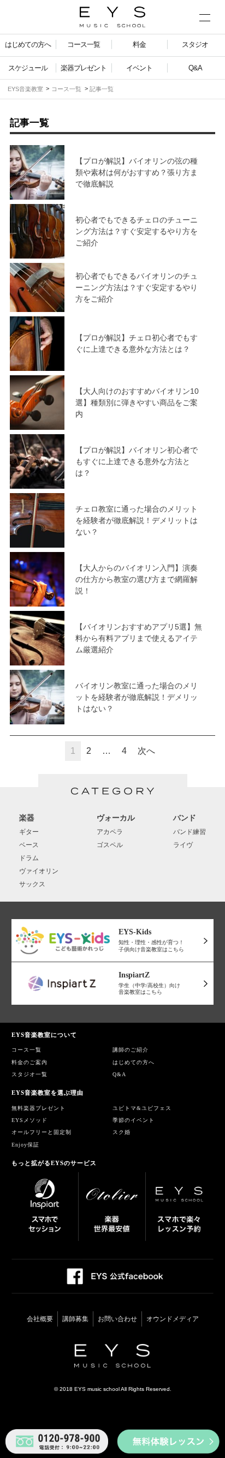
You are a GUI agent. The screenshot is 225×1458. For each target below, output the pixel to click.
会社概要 (40, 1319)
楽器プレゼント (83, 68)
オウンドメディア (172, 1319)
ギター (29, 832)
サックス (32, 884)
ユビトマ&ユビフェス (141, 1108)
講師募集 (75, 1319)
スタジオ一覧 (29, 1074)
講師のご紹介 (130, 1050)
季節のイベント (133, 1120)
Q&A (195, 68)
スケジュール (28, 68)
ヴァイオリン (38, 871)
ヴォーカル (116, 817)
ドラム (29, 858)
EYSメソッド (29, 1120)
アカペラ (110, 832)
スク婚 (121, 1132)
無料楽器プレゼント (38, 1108)
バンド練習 (189, 832)
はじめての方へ (28, 44)
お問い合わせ (117, 1319)
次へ (146, 750)
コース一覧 (83, 44)
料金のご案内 (29, 1062)
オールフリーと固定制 (41, 1132)
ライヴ (183, 845)
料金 (139, 44)
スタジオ (195, 44)
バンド (184, 817)
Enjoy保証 (25, 1145)
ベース (29, 845)
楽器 (26, 817)
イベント (139, 68)
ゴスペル (110, 845)
